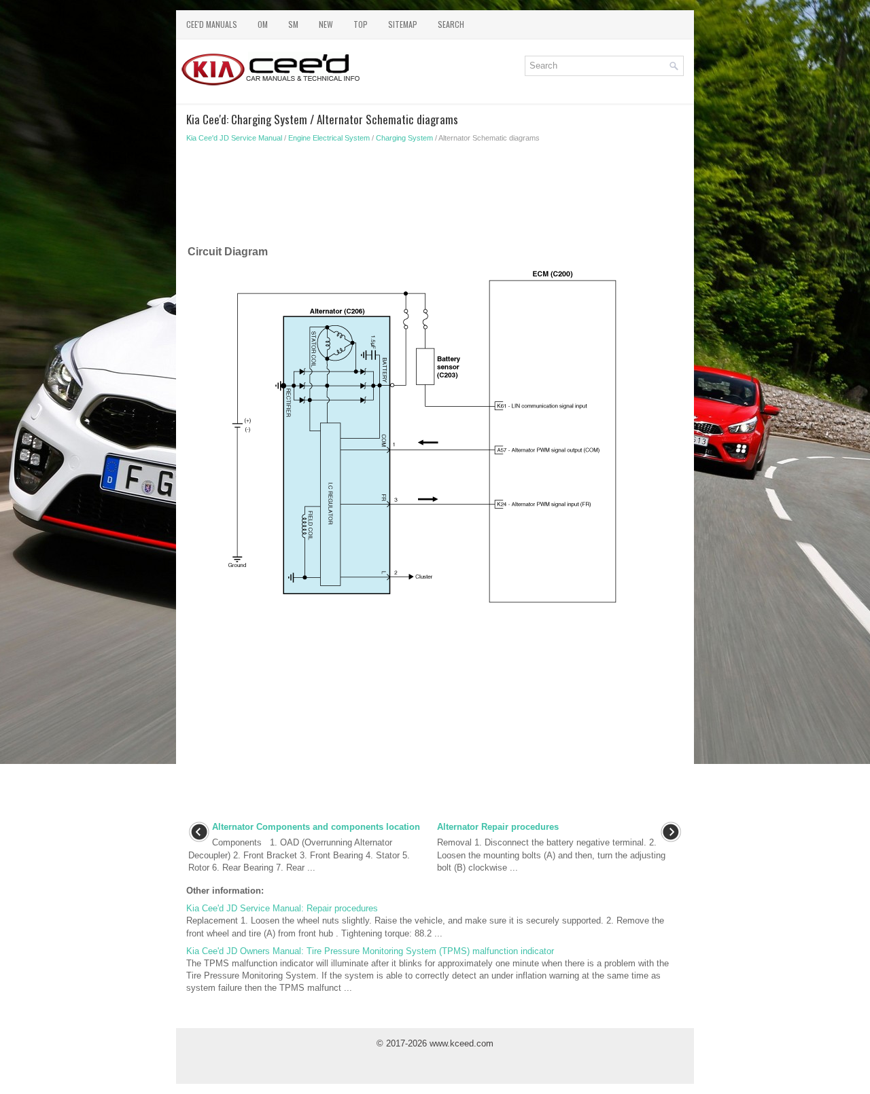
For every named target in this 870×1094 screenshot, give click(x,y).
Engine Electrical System (329, 138)
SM (293, 24)
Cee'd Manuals (211, 24)
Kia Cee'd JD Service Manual (234, 138)
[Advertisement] (435, 197)
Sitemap (402, 24)
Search (451, 24)
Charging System (404, 138)
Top (360, 24)
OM (263, 24)
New (326, 24)
